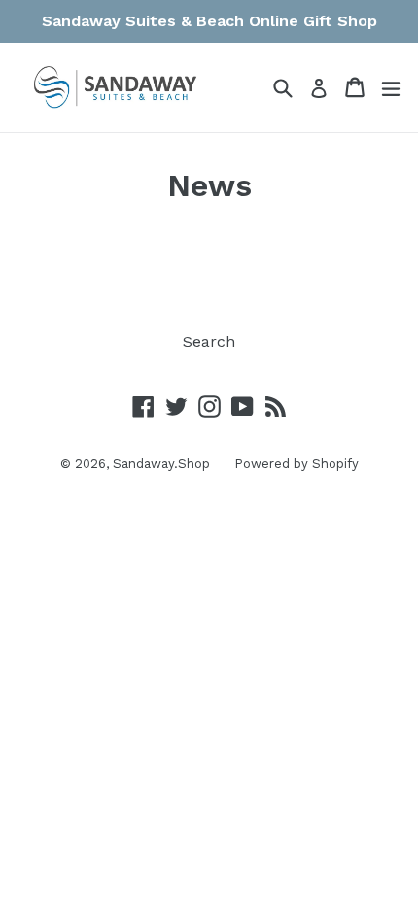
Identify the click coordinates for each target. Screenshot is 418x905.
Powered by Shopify (296, 463)
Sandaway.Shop (161, 463)
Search (209, 341)
